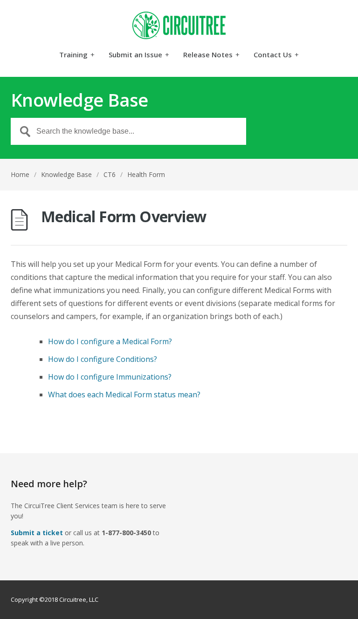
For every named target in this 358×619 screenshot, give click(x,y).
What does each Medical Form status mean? (124, 394)
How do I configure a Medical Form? (110, 341)
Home (20, 174)
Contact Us (276, 55)
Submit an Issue (139, 55)
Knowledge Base (66, 174)
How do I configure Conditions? (102, 359)
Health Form (146, 174)
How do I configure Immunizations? (110, 377)
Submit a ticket (37, 532)
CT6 (109, 174)
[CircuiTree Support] (179, 25)
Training (77, 55)
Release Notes (211, 55)
